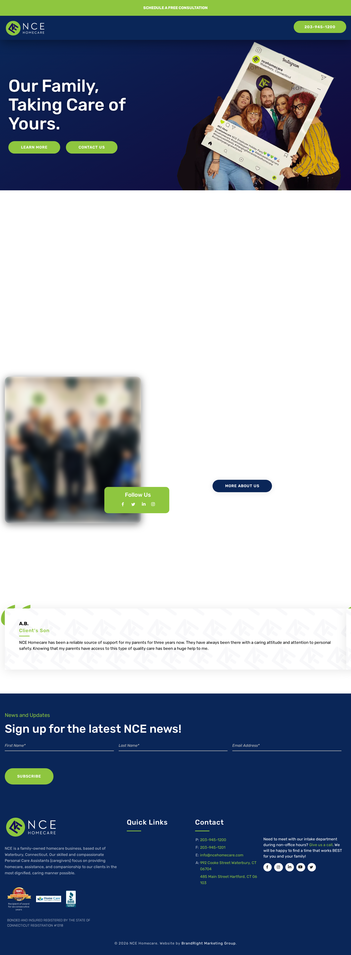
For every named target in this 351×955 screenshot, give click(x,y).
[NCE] (25, 28)
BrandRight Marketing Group (208, 943)
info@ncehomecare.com (221, 855)
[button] (175, 8)
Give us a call (321, 845)
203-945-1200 (213, 840)
